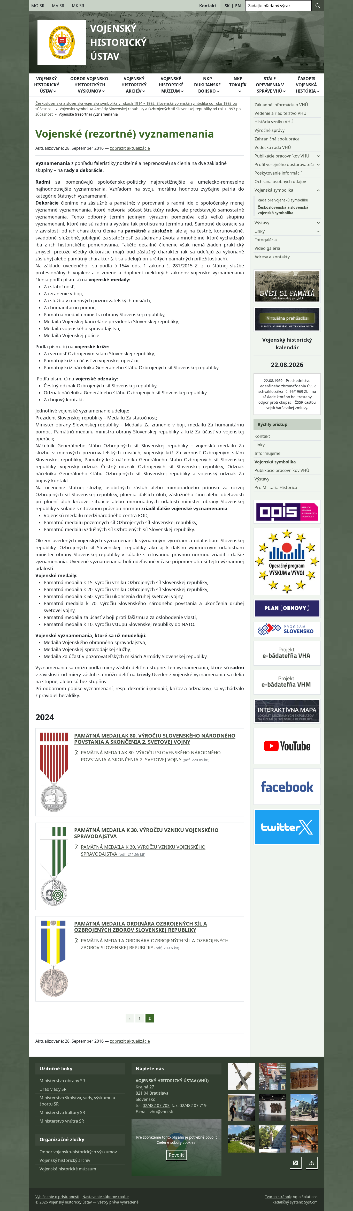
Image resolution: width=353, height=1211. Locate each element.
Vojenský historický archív (65, 1160)
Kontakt (262, 436)
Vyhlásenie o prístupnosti (57, 1196)
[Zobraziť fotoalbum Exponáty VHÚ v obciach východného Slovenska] (304, 1107)
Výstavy (262, 479)
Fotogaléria (266, 240)
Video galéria (267, 248)
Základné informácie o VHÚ (281, 105)
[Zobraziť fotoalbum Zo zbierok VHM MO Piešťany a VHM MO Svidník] (241, 1076)
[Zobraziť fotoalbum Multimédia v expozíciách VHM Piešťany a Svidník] (241, 1107)
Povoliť (176, 1155)
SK (227, 6)
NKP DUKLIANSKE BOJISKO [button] (207, 85)
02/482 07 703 (156, 1105)
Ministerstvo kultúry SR (62, 1112)
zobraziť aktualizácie (130, 148)
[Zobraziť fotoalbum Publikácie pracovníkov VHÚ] (272, 1076)
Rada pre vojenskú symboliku (283, 200)
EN (238, 6)
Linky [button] (260, 231)
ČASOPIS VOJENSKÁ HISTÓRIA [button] (306, 85)
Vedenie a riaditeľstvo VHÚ (280, 113)
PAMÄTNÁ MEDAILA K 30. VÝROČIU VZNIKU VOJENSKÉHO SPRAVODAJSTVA (146, 833)
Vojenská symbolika (275, 462)
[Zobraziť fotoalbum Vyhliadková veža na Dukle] (272, 1107)
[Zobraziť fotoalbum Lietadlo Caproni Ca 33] (304, 1139)
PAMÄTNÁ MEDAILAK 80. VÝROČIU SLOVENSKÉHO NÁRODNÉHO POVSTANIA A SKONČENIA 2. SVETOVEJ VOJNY (154, 739)
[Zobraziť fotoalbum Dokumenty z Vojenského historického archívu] (304, 1076)
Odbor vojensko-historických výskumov (78, 1152)
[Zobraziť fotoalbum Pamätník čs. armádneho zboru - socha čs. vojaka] (272, 1139)
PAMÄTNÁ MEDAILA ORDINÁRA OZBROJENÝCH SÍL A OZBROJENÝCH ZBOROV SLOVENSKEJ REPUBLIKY (140, 927)
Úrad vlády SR (53, 1089)
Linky (260, 445)
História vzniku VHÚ (274, 122)
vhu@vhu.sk (161, 1112)
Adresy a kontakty (272, 257)
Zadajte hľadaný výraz (269, 6)
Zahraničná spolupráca (277, 139)
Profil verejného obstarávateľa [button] (284, 164)
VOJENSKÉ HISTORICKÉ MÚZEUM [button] (171, 85)
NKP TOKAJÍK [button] (238, 82)
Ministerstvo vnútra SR (62, 1121)
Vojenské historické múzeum (68, 1169)
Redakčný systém (287, 1202)
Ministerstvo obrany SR (62, 1081)
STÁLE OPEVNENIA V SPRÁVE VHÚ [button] (270, 85)
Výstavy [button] (262, 222)
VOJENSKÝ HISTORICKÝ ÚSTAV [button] (46, 85)
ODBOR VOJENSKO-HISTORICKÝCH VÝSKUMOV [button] (90, 85)
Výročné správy (270, 130)
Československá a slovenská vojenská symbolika (283, 210)
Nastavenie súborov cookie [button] (105, 1196)
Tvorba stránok (278, 1196)
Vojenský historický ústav (70, 1202)
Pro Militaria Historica (276, 487)
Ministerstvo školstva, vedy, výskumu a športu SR (77, 1101)
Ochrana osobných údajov (280, 181)
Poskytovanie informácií (278, 173)
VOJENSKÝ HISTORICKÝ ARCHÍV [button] (134, 85)
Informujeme (267, 453)
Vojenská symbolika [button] (274, 190)
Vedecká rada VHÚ (273, 147)
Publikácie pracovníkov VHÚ (282, 470)
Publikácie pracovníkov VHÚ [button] (282, 156)
